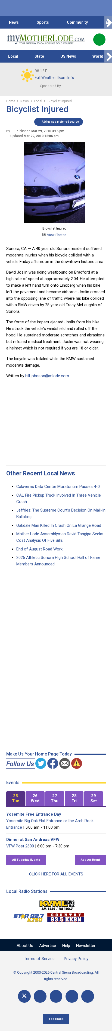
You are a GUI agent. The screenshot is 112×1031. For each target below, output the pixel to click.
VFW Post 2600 (20, 846)
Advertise (47, 945)
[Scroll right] (108, 22)
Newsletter (85, 945)
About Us (25, 945)
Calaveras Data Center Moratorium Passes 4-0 (58, 486)
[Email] (72, 996)
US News (68, 56)
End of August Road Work (39, 549)
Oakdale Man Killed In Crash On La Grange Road (58, 525)
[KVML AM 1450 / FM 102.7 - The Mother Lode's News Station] (57, 903)
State (39, 56)
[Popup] (99, 39)
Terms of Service (39, 958)
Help (66, 945)
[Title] (87, 996)
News (14, 22)
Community (77, 22)
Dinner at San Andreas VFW (33, 839)
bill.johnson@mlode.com (47, 375)
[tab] (15, 798)
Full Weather (45, 77)
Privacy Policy (76, 958)
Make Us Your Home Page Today (39, 754)
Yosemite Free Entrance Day (33, 814)
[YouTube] (56, 996)
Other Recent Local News (40, 473)
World (97, 56)
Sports (43, 22)
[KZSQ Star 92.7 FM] (26, 916)
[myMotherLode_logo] (46, 39)
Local (13, 56)
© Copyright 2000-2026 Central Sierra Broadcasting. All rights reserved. (56, 975)
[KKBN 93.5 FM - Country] (65, 916)
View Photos (56, 235)
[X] (24, 996)
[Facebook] (40, 996)
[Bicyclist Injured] (54, 221)
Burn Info (66, 77)
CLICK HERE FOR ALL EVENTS (56, 874)
